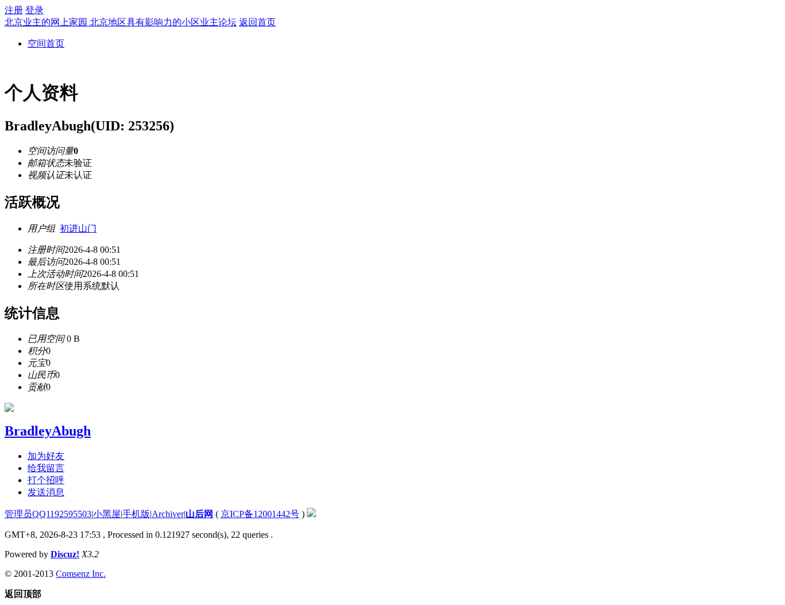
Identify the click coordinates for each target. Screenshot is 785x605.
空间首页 (46, 43)
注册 (14, 10)
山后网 (199, 514)
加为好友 (46, 456)
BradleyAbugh (48, 430)
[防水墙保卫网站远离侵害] (311, 514)
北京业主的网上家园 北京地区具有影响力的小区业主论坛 (121, 22)
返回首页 (257, 22)
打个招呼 (46, 480)
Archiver (168, 514)
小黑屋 (107, 514)
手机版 (136, 514)
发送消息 (46, 492)
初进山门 (78, 228)
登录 (34, 10)
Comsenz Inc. (81, 574)
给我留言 (46, 468)
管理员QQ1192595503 (48, 514)
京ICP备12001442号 (260, 514)
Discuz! (65, 554)
